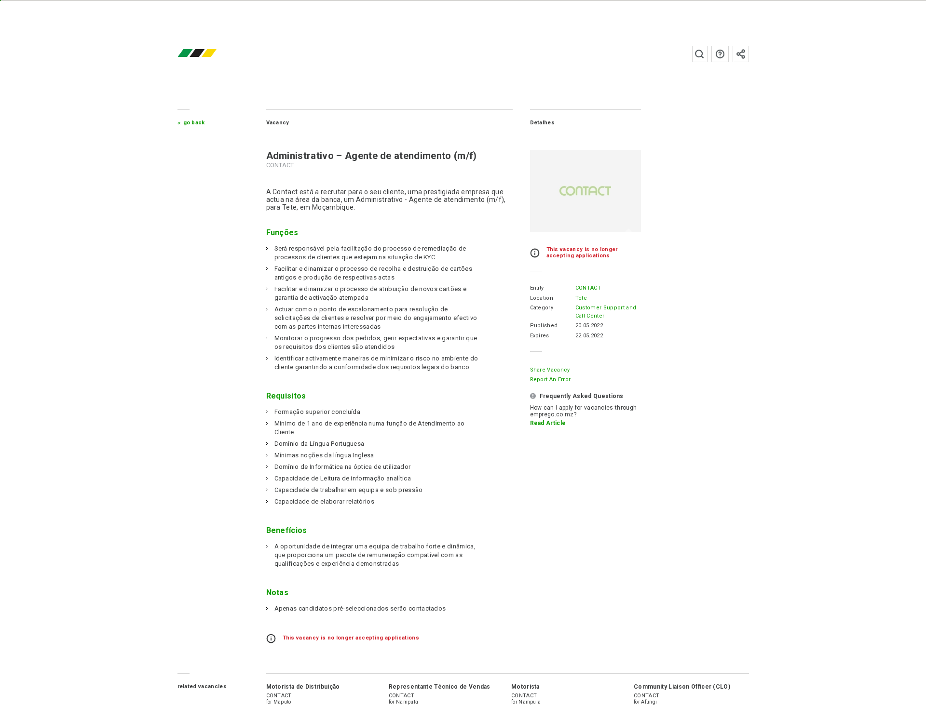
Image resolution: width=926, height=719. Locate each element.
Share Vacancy (550, 370)
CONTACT (588, 288)
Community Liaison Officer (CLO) (682, 686)
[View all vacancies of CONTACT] (585, 191)
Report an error (550, 379)
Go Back (194, 123)
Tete (581, 298)
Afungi (649, 702)
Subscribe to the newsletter (741, 54)
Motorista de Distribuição (303, 686)
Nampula (407, 702)
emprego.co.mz (211, 54)
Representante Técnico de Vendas (439, 686)
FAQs (720, 54)
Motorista (525, 686)
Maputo (282, 702)
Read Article (548, 423)
